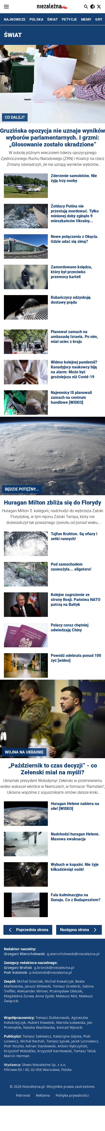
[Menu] (6, 6)
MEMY (86, 19)
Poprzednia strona (32, 929)
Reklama (43, 1095)
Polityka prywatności (72, 1095)
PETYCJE (69, 19)
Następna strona (74, 929)
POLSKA (36, 19)
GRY (98, 19)
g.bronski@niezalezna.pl (54, 967)
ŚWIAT (52, 19)
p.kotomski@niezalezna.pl (50, 972)
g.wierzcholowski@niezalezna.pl (73, 953)
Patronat (23, 1095)
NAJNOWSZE (15, 19)
